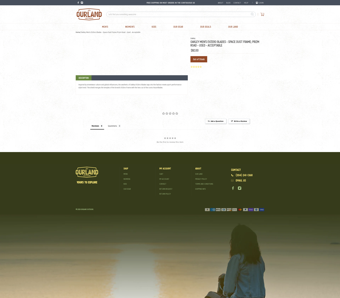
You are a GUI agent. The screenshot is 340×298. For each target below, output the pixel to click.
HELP (246, 2)
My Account (164, 179)
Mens (126, 174)
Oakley (192, 38)
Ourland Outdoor (87, 209)
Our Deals (205, 26)
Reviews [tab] (95, 126)
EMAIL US (241, 180)
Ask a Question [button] (217, 121)
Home (78, 32)
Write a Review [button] (240, 121)
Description (84, 78)
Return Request (165, 189)
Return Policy (165, 194)
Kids (154, 26)
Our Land (233, 26)
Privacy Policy (201, 179)
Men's (105, 26)
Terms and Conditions (204, 184)
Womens (127, 179)
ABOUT (220, 2)
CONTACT (237, 2)
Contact (162, 184)
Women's (130, 26)
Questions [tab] (112, 126)
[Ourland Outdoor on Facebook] (78, 2)
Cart (161, 174)
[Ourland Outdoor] (89, 14)
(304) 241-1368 (244, 175)
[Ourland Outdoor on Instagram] (82, 2)
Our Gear (178, 26)
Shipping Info (200, 189)
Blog (228, 2)
